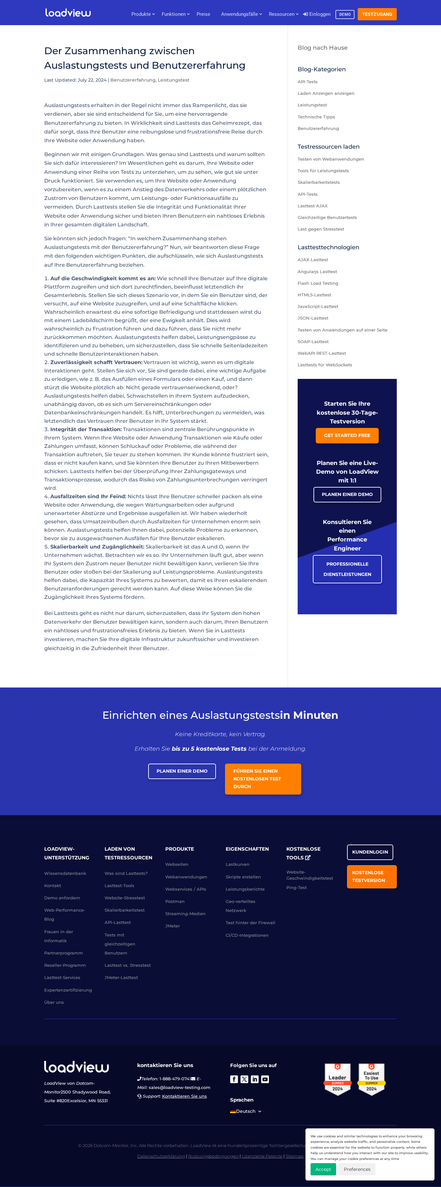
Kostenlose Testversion (368, 876)
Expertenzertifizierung (68, 990)
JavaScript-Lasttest (318, 306)
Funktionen (174, 14)
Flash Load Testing (318, 283)
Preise (203, 14)
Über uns (54, 1002)
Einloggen (319, 14)
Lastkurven (238, 864)
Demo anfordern (62, 897)
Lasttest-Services (62, 977)
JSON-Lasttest (313, 318)
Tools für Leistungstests (323, 170)
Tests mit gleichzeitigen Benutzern (120, 943)
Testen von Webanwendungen (331, 159)
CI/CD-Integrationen (247, 935)
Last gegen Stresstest (321, 229)
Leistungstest (174, 80)
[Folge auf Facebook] (234, 1079)
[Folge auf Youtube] (265, 1079)
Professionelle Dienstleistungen (347, 569)
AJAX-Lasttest (313, 259)
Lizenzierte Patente (262, 1156)
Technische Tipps (316, 116)
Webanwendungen (186, 876)
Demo (345, 14)
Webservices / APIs (185, 889)
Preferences (357, 1169)
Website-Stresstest (125, 897)
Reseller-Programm (65, 965)
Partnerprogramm (63, 952)
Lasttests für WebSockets (325, 364)
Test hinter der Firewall (250, 922)
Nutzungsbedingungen (213, 1156)
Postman (175, 901)
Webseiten (177, 864)
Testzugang (377, 14)
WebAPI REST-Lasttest (322, 353)
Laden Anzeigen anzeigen (326, 93)
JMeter (172, 925)
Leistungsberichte (245, 889)
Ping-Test (296, 887)
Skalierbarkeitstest (125, 910)
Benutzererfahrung (133, 80)
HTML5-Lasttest (314, 294)
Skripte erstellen (243, 876)
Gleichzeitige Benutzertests (327, 217)
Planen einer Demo (347, 494)
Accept (323, 1169)
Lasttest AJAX (313, 205)
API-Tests (308, 81)
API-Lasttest (118, 922)
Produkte (141, 14)
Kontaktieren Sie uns (184, 1096)
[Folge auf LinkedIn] (255, 1079)
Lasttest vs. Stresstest (128, 965)
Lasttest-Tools (119, 885)
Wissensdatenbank (65, 873)
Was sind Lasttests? (126, 873)
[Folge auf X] (244, 1079)
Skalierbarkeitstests (319, 182)
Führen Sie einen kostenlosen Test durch (257, 778)
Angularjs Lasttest (317, 271)
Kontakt (52, 885)
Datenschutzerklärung (161, 1156)
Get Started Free (347, 435)
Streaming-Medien (185, 913)
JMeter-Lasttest (121, 977)
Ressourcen (281, 14)
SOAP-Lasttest (313, 341)
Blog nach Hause (323, 47)
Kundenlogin (370, 852)
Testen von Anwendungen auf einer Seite (342, 329)
